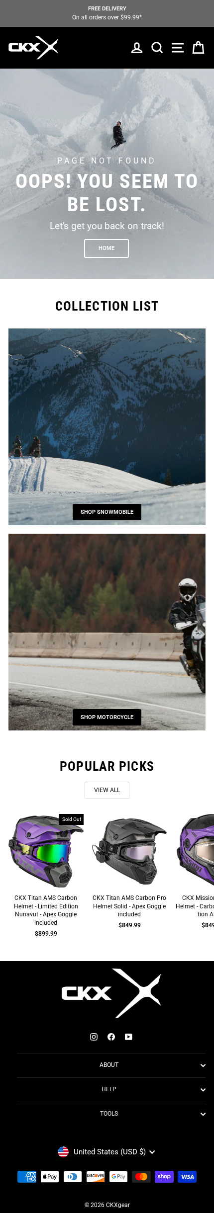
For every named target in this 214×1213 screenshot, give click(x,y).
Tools (109, 1113)
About (109, 1064)
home (106, 248)
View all (107, 790)
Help (109, 1089)
